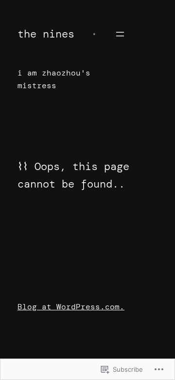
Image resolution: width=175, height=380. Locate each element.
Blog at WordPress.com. (71, 307)
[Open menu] (120, 34)
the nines (46, 34)
